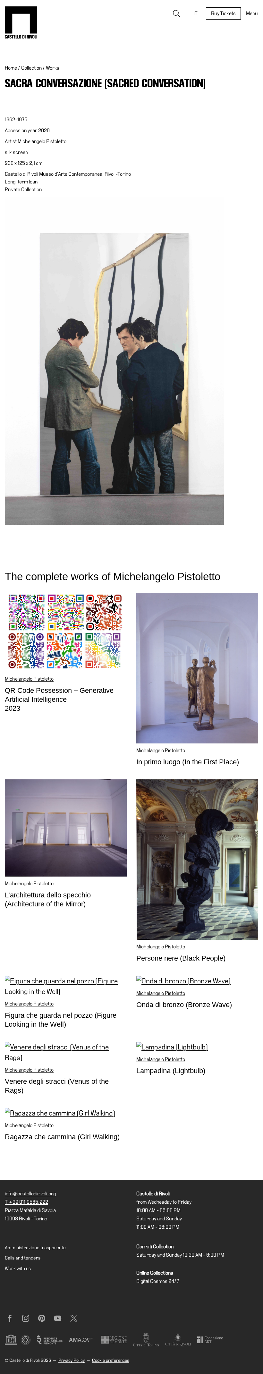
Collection (31, 68)
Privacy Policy (71, 1360)
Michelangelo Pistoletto (42, 141)
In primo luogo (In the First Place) (187, 762)
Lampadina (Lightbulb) (170, 1071)
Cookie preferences (110, 1360)
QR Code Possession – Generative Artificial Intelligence (59, 699)
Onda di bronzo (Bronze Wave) (184, 1005)
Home (11, 68)
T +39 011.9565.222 (26, 1202)
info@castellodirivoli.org (30, 1193)
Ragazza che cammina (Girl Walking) (62, 1137)
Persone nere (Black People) (180, 958)
